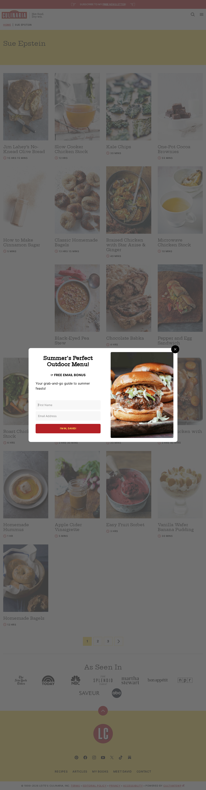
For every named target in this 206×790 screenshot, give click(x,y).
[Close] (175, 349)
